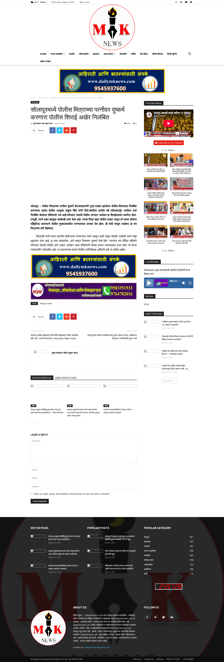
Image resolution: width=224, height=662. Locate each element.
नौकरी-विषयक (157, 53)
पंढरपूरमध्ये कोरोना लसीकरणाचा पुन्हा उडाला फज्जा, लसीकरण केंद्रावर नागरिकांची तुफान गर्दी (112, 337)
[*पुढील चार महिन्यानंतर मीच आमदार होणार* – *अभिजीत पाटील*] (151, 354)
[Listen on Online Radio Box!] (190, 283)
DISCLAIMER (188, 659)
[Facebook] (176, 2)
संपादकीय (123, 53)
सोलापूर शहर (43, 98)
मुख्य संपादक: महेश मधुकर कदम (42, 123)
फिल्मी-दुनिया (172, 53)
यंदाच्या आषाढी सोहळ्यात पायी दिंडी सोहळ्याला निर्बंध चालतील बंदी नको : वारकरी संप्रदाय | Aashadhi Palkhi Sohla (54, 337)
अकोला (33, 406)
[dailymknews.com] (112, 27)
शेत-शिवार (144, 53)
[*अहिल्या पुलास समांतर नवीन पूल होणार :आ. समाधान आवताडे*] (151, 325)
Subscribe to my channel (170, 142)
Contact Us (149, 659)
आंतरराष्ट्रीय (84, 53)
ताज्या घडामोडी (56, 53)
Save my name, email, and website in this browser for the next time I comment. (72, 494)
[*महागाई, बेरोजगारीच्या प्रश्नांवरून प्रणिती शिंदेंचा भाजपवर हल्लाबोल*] (151, 340)
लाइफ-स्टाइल (45, 61)
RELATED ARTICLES (42, 378)
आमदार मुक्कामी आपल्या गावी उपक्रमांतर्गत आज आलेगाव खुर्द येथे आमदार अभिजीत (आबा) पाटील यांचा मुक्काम (83, 412)
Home (43, 53)
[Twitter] (186, 2)
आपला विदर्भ (108, 53)
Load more (167, 381)
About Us (137, 659)
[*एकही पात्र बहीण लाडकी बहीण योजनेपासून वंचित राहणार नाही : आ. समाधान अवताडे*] (151, 369)
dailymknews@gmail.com (97, 647)
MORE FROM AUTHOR (65, 378)
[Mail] (181, 2)
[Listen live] (149, 283)
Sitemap (160, 659)
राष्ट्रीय (72, 53)
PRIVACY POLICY (173, 659)
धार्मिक (133, 53)
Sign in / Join (84, 2)
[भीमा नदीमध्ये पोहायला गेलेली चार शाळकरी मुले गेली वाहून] (95, 554)
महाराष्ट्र (96, 53)
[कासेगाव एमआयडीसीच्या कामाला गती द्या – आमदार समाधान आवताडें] (120, 395)
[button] (189, 54)
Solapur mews (46, 303)
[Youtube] (191, 2)
